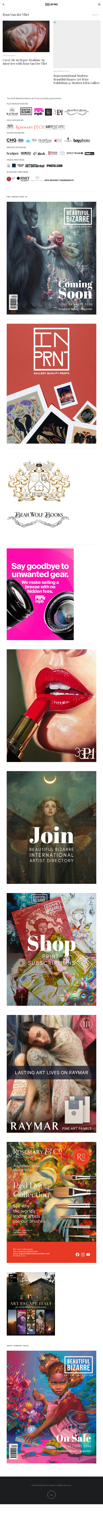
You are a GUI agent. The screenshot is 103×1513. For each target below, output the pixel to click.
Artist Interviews (9, 55)
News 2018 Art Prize (61, 71)
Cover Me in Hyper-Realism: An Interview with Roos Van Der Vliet (25, 61)
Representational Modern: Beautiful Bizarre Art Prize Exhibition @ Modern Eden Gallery (77, 79)
